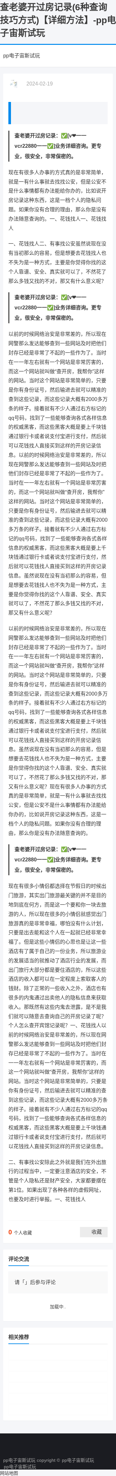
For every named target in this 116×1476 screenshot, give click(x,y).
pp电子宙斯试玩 (21, 55)
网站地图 (9, 1473)
